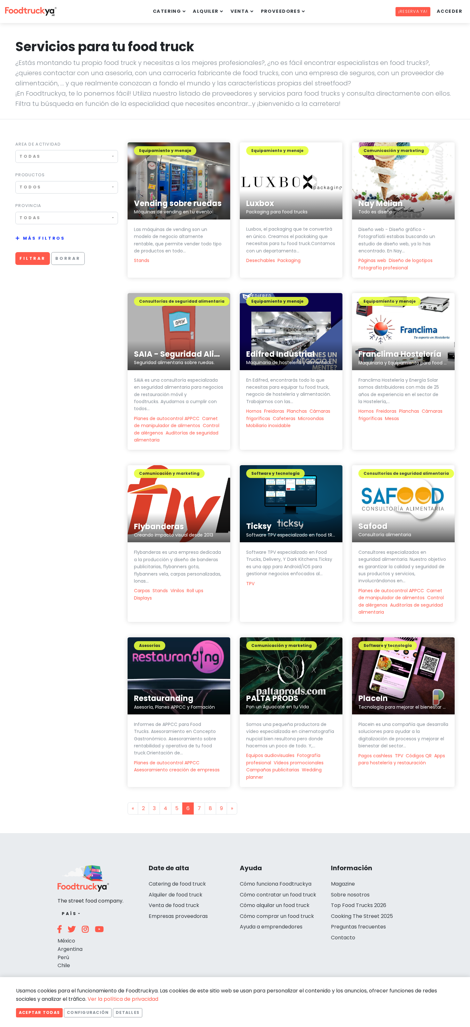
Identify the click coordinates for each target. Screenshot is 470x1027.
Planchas (297, 411)
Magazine (343, 884)
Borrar (68, 258)
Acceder (449, 11)
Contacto (343, 937)
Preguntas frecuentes (358, 926)
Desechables (260, 260)
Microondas (311, 418)
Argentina (70, 949)
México (66, 940)
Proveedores (281, 11)
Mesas (392, 418)
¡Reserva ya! (412, 11)
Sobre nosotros (350, 894)
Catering (167, 11)
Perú (63, 957)
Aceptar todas (39, 1012)
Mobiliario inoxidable (268, 425)
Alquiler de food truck (175, 894)
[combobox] (66, 156)
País (69, 913)
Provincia (28, 205)
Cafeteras (284, 418)
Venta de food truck (174, 905)
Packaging (289, 260)
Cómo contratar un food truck (278, 894)
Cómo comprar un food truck (277, 916)
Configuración (88, 1012)
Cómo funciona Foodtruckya (275, 884)
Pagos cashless (375, 755)
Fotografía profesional (383, 268)
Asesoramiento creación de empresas (177, 770)
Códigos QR (419, 755)
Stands (141, 260)
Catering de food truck (177, 884)
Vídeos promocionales (299, 763)
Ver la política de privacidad (123, 999)
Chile (64, 965)
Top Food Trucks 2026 (358, 905)
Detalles (127, 1012)
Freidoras (274, 411)
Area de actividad (38, 144)
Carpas (142, 590)
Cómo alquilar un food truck (274, 905)
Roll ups (195, 590)
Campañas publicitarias (272, 770)
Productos (30, 175)
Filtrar (33, 258)
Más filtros (44, 238)
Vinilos (177, 590)
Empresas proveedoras (178, 916)
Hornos (254, 411)
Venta (240, 11)
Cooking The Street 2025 (362, 916)
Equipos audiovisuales (270, 755)
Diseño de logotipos (411, 260)
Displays (143, 598)
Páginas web (372, 260)
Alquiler (206, 11)
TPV (250, 583)
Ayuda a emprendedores (271, 926)
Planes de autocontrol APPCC (167, 418)
